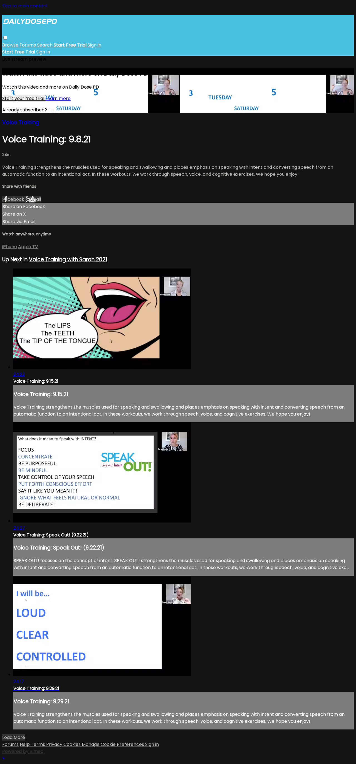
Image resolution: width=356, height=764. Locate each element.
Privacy (54, 744)
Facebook (13, 199)
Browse (10, 45)
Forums (28, 45)
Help (25, 744)
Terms (38, 744)
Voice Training (20, 122)
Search (45, 45)
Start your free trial (23, 98)
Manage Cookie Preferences (113, 744)
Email (35, 199)
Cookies (72, 744)
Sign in (94, 45)
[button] (5, 38)
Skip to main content (25, 6)
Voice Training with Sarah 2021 (68, 259)
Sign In (43, 52)
